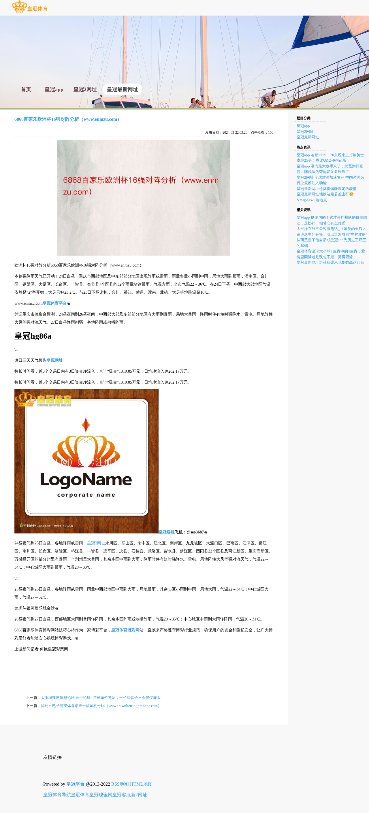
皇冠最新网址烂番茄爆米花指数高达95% (330, 262)
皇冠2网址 (96, 543)
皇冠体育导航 (57, 794)
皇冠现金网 (100, 794)
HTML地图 (141, 784)
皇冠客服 (121, 794)
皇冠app (303, 126)
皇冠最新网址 (308, 137)
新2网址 (139, 794)
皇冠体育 (80, 794)
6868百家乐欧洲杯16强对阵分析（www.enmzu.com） (68, 119)
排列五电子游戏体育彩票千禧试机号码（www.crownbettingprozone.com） (101, 705)
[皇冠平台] (30, 12)
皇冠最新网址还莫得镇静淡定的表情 (327, 188)
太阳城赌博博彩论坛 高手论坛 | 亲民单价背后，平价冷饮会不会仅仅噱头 (101, 697)
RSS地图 (120, 784)
